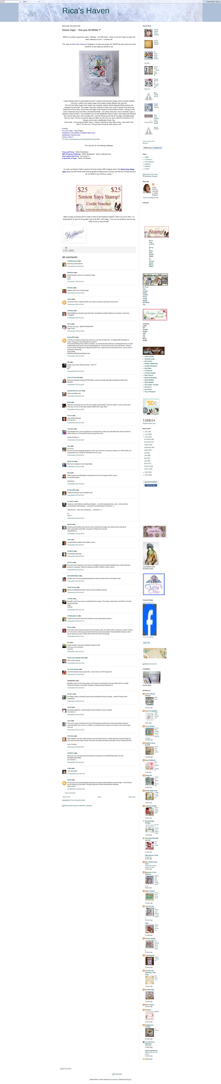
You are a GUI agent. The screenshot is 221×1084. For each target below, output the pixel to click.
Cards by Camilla (150, 806)
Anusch (145, 291)
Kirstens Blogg (150, 938)
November (147, 442)
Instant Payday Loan (149, 423)
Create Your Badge (148, 637)
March (146, 463)
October (147, 445)
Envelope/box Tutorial (156, 42)
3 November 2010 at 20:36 (75, 484)
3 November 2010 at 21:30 (75, 495)
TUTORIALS (148, 159)
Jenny (145, 297)
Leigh (69, 768)
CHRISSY (70, 753)
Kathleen (70, 551)
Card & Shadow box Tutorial (156, 32)
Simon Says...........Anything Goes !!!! (156, 71)
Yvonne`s (148, 1010)
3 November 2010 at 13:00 (75, 356)
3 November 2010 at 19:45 (75, 466)
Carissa (70, 562)
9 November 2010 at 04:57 (75, 747)
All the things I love (151, 790)
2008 (146, 475)
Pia (68, 642)
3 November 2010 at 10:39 (75, 293)
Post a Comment (70, 793)
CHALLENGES (149, 162)
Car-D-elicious (150, 726)
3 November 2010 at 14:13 (75, 371)
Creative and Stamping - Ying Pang (150, 972)
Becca (151, 240)
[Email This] (64, 250)
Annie (69, 780)
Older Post (132, 797)
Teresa (69, 415)
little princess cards (151, 855)
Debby (151, 251)
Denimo (69, 694)
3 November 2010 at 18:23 (75, 440)
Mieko (145, 338)
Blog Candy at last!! (156, 94)
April (146, 461)
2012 (146, 431)
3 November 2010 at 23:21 (75, 556)
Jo (149, 258)
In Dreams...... (156, 1030)
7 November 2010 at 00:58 (75, 688)
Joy (150, 259)
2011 (146, 434)
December (147, 439)
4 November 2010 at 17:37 (75, 621)
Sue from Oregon (73, 669)
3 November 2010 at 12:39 (75, 331)
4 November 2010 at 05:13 (75, 592)
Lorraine (151, 261)
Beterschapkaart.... (157, 958)
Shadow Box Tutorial (156, 105)
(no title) (147, 63)
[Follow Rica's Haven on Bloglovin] (153, 149)
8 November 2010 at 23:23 (75, 730)
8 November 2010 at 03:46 (75, 714)
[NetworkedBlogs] (151, 482)
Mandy (69, 524)
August (146, 450)
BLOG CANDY (156, 128)
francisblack (114, 1079)
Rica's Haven (85, 10)
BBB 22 (157, 1011)
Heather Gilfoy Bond (148, 603)
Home (99, 797)
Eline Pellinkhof (150, 760)
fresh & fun (148, 1059)
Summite (70, 310)
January (147, 469)
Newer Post (66, 797)
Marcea (151, 265)
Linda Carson (71, 587)
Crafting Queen (72, 261)
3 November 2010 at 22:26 (75, 533)
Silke (146, 923)
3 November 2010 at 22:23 (75, 518)
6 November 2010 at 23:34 (75, 674)
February (147, 466)
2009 (146, 472)
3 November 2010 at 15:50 (75, 384)
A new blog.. (148, 1045)
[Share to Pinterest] (73, 250)
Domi (150, 252)
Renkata (70, 288)
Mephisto (70, 272)
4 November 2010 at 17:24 (75, 610)
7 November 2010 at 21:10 (75, 701)
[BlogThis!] (66, 250)
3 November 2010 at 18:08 (75, 409)
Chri (150, 242)
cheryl (69, 299)
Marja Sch (70, 461)
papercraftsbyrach (151, 1050)
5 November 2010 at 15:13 (75, 651)
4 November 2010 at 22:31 (75, 636)
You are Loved (156, 843)
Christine (70, 429)
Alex (144, 289)
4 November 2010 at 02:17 (75, 570)
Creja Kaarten (149, 955)
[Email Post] (65, 247)
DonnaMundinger (73, 576)
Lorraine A (70, 501)
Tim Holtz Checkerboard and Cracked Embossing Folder (81, 139)
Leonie (145, 299)
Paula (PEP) (71, 337)
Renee (69, 627)
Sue (68, 446)
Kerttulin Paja (149, 989)
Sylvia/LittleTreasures (74, 391)
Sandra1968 (71, 490)
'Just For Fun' (149, 906)
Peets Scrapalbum (151, 711)
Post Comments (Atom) (78, 800)
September (148, 447)
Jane (69, 721)
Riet (68, 473)
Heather (151, 254)
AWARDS (147, 164)
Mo (68, 362)
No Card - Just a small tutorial (156, 55)
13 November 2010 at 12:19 (76, 789)
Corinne (70, 598)
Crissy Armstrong (73, 377)
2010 (146, 437)
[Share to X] (68, 250)
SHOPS (146, 169)
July (145, 453)
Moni (68, 402)
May (145, 458)
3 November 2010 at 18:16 (75, 423)
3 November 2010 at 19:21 (75, 455)
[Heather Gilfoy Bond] (150, 635)
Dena (69, 324)
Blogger (128, 1079)
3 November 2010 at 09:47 (75, 266)
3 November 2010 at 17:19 (75, 396)
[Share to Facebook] (71, 250)
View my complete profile (150, 197)
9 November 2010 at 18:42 (75, 762)
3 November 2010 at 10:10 (75, 281)
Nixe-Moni (146, 302)
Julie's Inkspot (150, 891)
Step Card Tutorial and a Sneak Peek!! (156, 119)
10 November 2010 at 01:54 (76, 773)
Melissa (151, 266)
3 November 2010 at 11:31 (75, 318)
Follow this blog (151, 485)
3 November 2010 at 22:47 (75, 545)
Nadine (145, 300)
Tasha (69, 707)
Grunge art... (148, 857)
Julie (68, 539)
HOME (146, 157)
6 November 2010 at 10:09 (75, 663)
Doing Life (148, 775)
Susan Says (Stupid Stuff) (75, 658)
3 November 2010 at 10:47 (75, 304)
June (146, 455)
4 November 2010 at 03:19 (75, 581)
